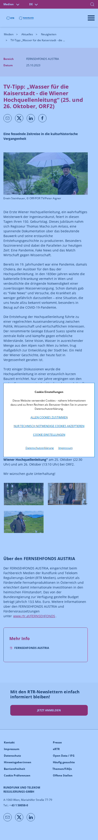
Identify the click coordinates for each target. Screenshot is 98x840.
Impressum (65, 448)
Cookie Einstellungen (49, 435)
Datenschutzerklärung (40, 448)
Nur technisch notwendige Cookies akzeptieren (49, 426)
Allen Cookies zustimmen (49, 417)
